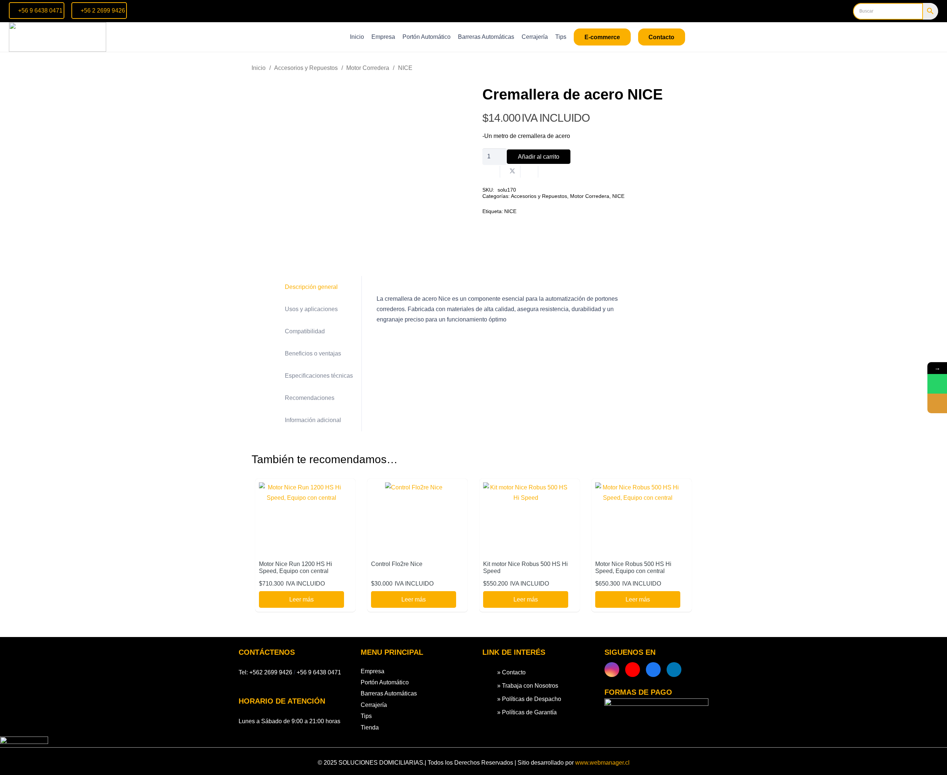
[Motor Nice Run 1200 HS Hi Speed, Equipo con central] (301, 487)
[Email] (937, 403)
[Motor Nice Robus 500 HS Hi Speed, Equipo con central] (637, 487)
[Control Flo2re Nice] (413, 487)
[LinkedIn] (674, 669)
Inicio (259, 68)
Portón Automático (385, 682)
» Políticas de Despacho (529, 699)
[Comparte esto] (491, 172)
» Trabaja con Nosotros (527, 686)
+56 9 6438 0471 (319, 672)
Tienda (370, 727)
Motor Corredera (367, 68)
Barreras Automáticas (389, 693)
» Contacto (511, 672)
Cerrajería (374, 705)
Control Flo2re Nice (396, 564)
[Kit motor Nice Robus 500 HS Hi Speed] (525, 487)
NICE (405, 68)
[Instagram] (611, 669)
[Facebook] (653, 669)
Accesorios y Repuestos (306, 68)
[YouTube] (632, 669)
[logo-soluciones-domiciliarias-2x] (57, 37)
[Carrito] (927, 37)
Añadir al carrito (538, 157)
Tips (366, 716)
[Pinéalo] (547, 172)
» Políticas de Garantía (527, 712)
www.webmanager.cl (602, 762)
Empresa (372, 671)
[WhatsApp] (937, 384)
